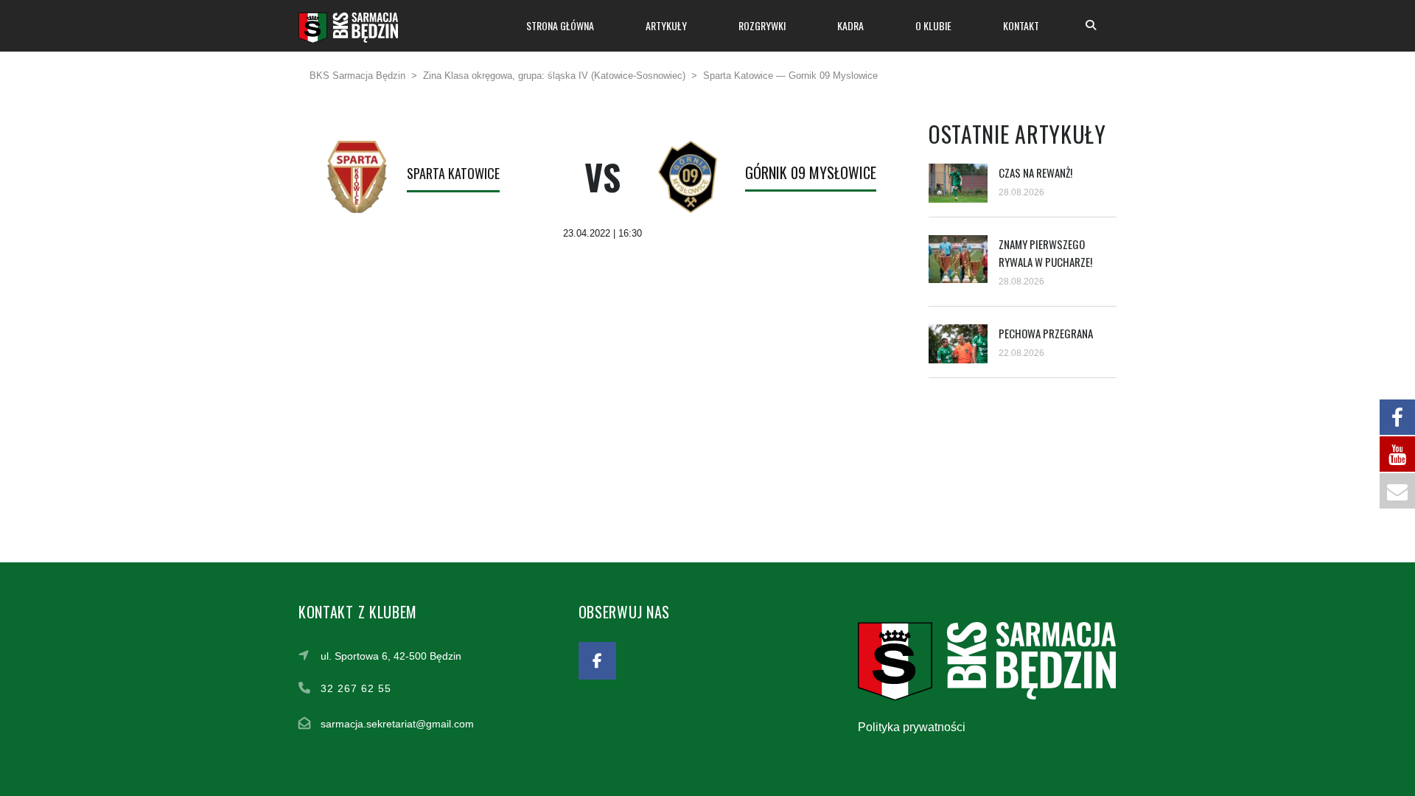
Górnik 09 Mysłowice (810, 172)
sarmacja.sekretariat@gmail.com (397, 724)
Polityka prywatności (911, 727)
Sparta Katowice (453, 173)
